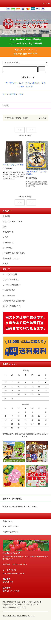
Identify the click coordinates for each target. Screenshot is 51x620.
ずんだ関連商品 (9, 295)
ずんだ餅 (29, 86)
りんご (21, 83)
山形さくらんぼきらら (11, 306)
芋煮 (43, 83)
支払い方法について (9, 602)
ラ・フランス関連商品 (11, 285)
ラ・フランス (11, 83)
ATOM (24, 607)
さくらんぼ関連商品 (11, 280)
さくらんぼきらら (33, 83)
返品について (36, 602)
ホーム (5, 94)
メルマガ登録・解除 (9, 607)
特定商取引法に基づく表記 (12, 605)
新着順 (25, 118)
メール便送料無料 (10, 274)
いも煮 (20, 94)
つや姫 (21, 86)
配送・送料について (24, 602)
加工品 (13, 94)
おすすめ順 (9, 118)
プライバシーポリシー (29, 605)
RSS (18, 607)
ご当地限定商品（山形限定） (14, 301)
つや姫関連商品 (9, 290)
